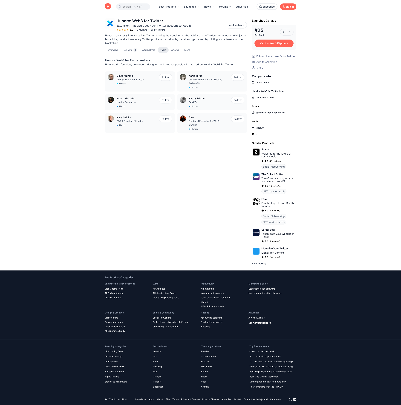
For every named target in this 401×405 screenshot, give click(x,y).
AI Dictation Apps (114, 356)
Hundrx (122, 83)
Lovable (157, 351)
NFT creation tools (274, 191)
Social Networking (274, 166)
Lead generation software (261, 288)
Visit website (236, 25)
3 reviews (142, 29)
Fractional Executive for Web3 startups (204, 123)
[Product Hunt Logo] (108, 6)
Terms (175, 399)
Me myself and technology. (130, 79)
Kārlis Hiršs (195, 75)
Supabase (158, 386)
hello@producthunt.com (268, 399)
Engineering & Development (120, 283)
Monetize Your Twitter (274, 248)
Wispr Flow (206, 366)
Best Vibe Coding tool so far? (264, 376)
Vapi (155, 371)
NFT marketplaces (274, 222)
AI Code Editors (113, 297)
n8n (155, 356)
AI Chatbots (159, 288)
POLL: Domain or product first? (265, 356)
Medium (260, 127)
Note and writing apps (212, 293)
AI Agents (253, 312)
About (160, 399)
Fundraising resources (212, 322)
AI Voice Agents (256, 317)
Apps (151, 399)
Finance (205, 312)
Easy (264, 199)
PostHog (157, 366)
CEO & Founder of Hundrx (129, 121)
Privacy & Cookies (190, 399)
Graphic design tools (115, 326)
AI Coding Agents (114, 293)
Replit (204, 376)
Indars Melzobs (125, 98)
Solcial (265, 149)
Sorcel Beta (268, 229)
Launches (190, 6)
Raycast (157, 381)
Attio (155, 361)
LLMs (156, 283)
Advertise (242, 6)
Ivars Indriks (123, 117)
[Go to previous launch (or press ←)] (283, 32)
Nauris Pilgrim (197, 98)
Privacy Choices (210, 399)
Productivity (207, 283)
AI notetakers (207, 288)
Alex (191, 117)
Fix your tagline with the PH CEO (266, 386)
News (207, 6)
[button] (187, 49)
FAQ (168, 399)
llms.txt (237, 399)
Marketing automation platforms (264, 293)
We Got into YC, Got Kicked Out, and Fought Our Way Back (272, 366)
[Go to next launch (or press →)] (290, 32)
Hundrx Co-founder (126, 102)
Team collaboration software (215, 297)
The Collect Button (272, 174)
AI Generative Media (115, 331)
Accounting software (211, 317)
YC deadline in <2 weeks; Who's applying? (271, 361)
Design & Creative (114, 312)
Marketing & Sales (258, 283)
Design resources (114, 322)
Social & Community (163, 312)
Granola (157, 376)
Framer (204, 371)
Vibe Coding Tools (114, 288)
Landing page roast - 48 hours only (267, 381)
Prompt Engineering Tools (166, 297)
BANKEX (193, 102)
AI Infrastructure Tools (164, 293)
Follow (165, 77)
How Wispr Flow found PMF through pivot (270, 371)
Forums (223, 6)
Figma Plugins (112, 376)
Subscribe (269, 6)
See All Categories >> (260, 322)
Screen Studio (208, 356)
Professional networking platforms (170, 322)
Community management (166, 326)
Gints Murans (124, 75)
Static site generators (116, 381)
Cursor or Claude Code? (261, 351)
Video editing (111, 317)
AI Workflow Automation (213, 306)
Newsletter (141, 399)
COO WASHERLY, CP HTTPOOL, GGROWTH (205, 81)
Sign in (290, 6)
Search (204, 302)
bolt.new (205, 361)
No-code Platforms (114, 371)
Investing (205, 326)
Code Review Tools (114, 366)
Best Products (167, 6)
